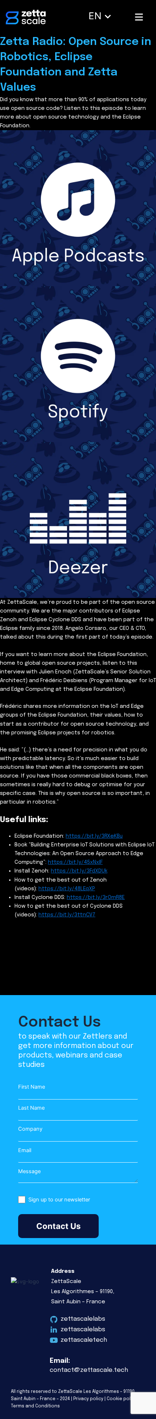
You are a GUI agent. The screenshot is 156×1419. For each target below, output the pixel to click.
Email (24, 1150)
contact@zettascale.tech (89, 1370)
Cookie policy (122, 1399)
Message (29, 1171)
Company (30, 1129)
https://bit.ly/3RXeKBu (94, 836)
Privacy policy (88, 1399)
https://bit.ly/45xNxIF (75, 862)
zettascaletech (84, 1340)
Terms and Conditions (35, 1406)
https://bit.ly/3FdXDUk (79, 871)
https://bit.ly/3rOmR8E (96, 897)
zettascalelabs (83, 1319)
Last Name (31, 1108)
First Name (31, 1087)
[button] (101, 15)
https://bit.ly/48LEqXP (66, 888)
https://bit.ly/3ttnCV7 (66, 914)
